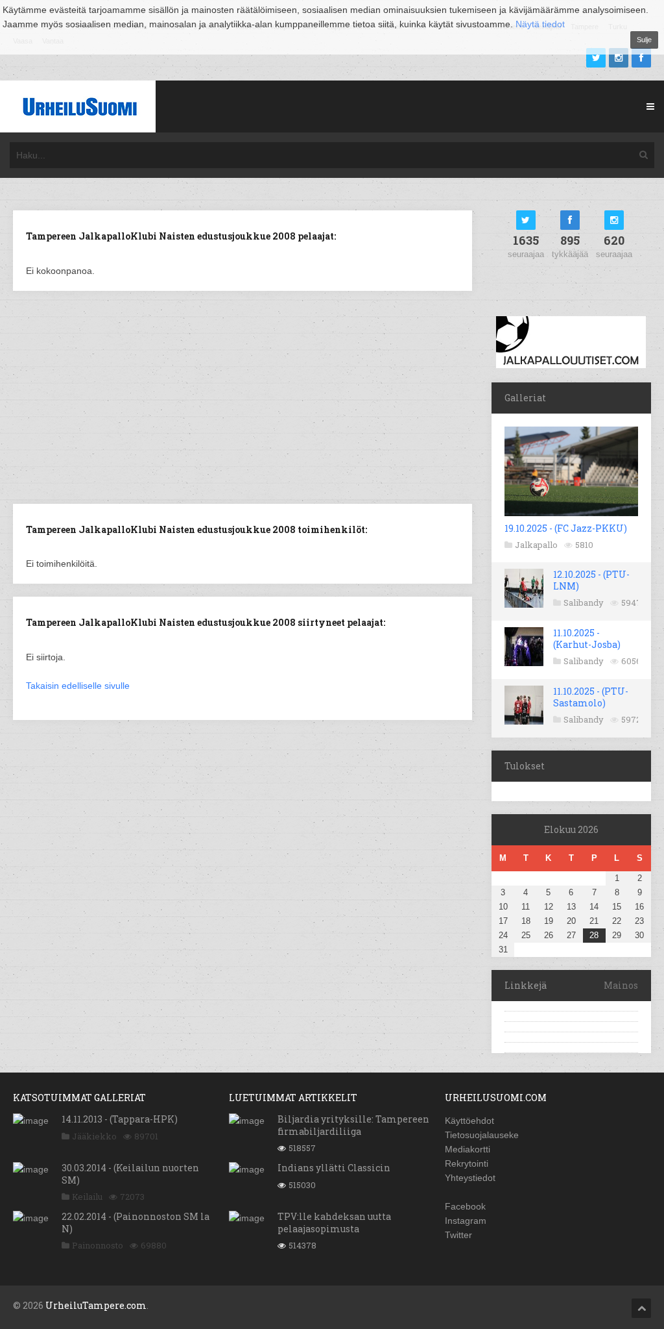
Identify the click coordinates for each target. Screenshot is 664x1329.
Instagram (465, 1220)
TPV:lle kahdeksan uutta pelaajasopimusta (334, 1222)
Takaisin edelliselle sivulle (78, 685)
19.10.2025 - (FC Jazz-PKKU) (565, 528)
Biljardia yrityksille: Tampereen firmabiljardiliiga (353, 1125)
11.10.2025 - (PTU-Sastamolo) (590, 697)
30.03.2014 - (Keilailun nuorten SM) (130, 1173)
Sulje (644, 39)
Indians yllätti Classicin (334, 1167)
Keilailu (87, 1196)
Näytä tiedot (540, 24)
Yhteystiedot (470, 1178)
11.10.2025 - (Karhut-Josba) (587, 639)
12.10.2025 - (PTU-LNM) (591, 580)
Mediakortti (467, 1149)
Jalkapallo (536, 545)
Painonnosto (97, 1245)
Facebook (465, 1206)
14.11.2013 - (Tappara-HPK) (120, 1119)
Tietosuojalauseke (482, 1135)
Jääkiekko (94, 1136)
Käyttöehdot (469, 1120)
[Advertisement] (242, 396)
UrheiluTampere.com (96, 1305)
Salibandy (583, 602)
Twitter (458, 1235)
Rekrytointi (466, 1163)
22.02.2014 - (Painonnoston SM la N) (135, 1222)
